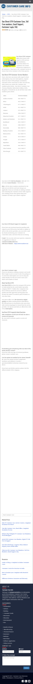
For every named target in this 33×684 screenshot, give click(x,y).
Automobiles (7, 606)
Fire (5, 622)
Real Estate (7, 638)
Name (5, 649)
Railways (6, 636)
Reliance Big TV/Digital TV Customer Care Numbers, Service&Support (16, 534)
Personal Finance (9, 631)
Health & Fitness (8, 627)
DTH (8, 14)
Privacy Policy (18, 678)
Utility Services (8, 643)
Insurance (6, 634)
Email (21, 649)
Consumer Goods (8, 613)
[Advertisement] (15, 43)
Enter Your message (9, 655)
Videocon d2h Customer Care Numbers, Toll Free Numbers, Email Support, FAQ (15, 551)
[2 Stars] (3, 29)
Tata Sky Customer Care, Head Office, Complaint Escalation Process (15, 529)
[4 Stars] (6, 29)
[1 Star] (2, 29)
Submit (26, 668)
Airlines (6, 608)
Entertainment (8, 620)
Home (3, 14)
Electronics (7, 615)
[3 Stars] (5, 29)
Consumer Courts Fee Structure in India (13, 568)
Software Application (9, 641)
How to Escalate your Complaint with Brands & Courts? (15, 573)
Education (6, 618)
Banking (6, 611)
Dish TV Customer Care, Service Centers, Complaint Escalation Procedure (16, 523)
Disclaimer (10, 678)
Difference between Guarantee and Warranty (14, 578)
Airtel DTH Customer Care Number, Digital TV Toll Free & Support (16, 540)
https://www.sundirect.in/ (21, 243)
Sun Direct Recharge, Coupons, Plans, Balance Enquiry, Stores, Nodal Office (15, 545)
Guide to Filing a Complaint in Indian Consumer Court (15, 563)
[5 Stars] (7, 29)
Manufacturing (8, 629)
